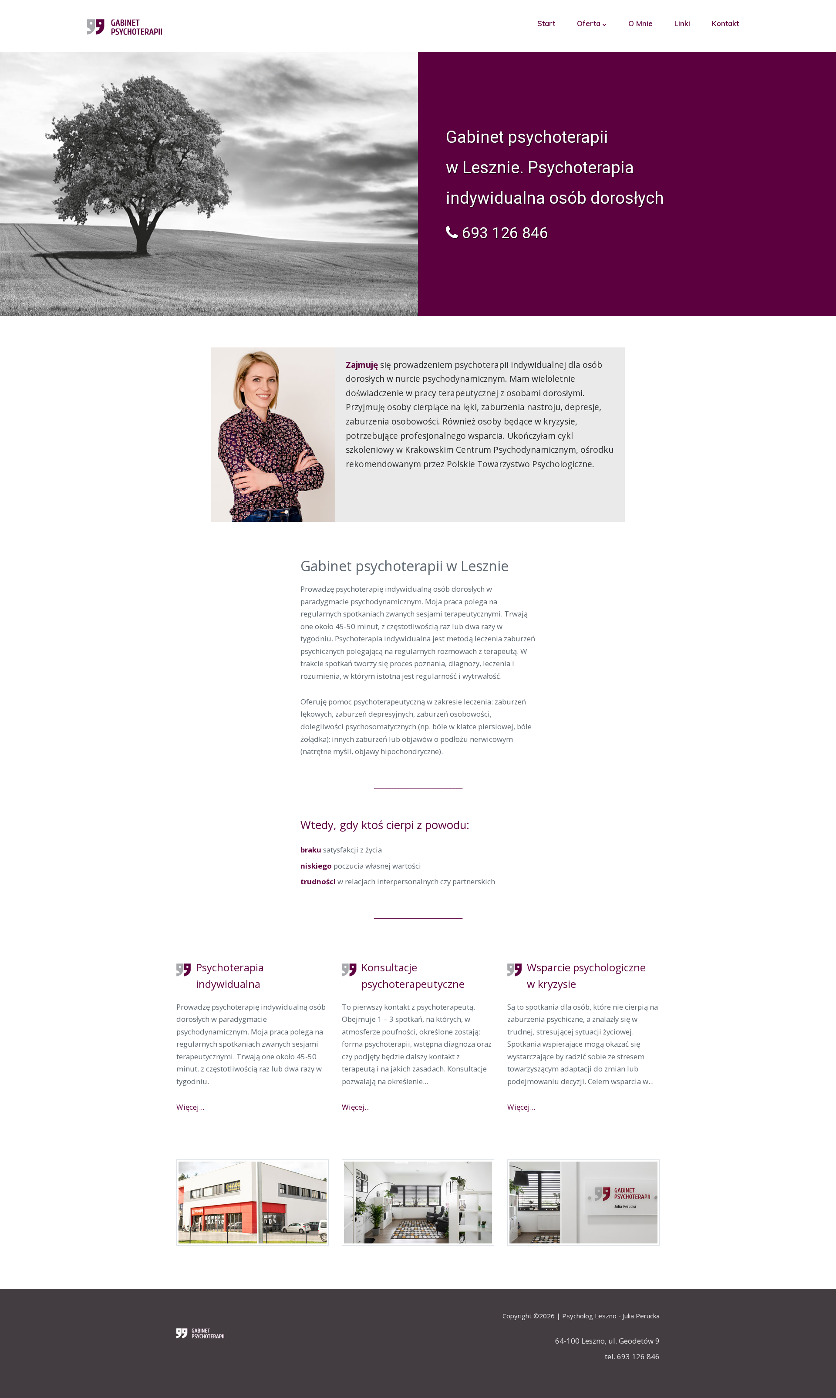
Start (546, 23)
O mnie (640, 23)
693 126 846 (503, 233)
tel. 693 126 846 (632, 1356)
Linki (682, 23)
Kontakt (725, 23)
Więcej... (190, 1107)
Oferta (590, 23)
